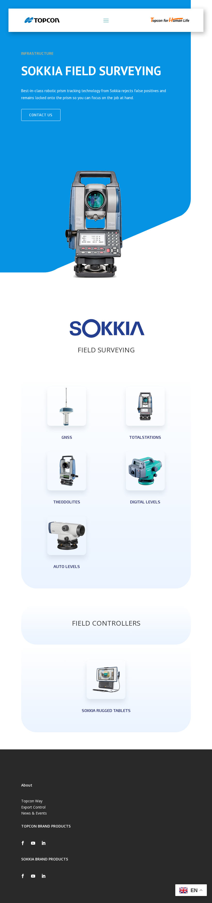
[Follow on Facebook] (23, 843)
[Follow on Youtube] (33, 843)
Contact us (40, 115)
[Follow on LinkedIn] (43, 843)
